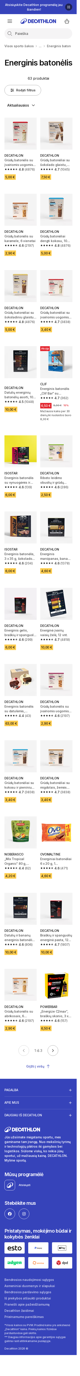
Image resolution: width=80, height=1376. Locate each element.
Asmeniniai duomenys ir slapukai (29, 1286)
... (40, 46)
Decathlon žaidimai (19, 1310)
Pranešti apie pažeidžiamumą (27, 1304)
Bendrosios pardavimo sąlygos (27, 1292)
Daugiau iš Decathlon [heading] (23, 1115)
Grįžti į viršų (35, 1066)
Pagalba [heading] (11, 1090)
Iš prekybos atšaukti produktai (27, 1298)
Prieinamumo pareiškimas (24, 1317)
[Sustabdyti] (68, 7)
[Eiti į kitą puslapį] (53, 1050)
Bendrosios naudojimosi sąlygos (29, 1280)
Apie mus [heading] (11, 1102)
